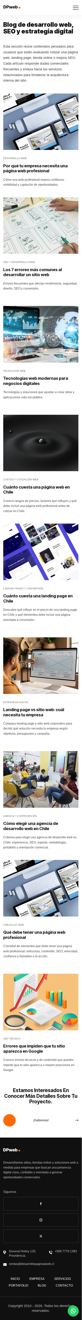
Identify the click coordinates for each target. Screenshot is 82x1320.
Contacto (64, 1285)
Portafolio (18, 1285)
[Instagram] (40, 1220)
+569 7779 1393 (66, 1251)
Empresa (37, 1278)
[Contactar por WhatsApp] (73, 1311)
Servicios (62, 1278)
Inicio (15, 1278)
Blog (42, 1285)
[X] (40, 1236)
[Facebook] (40, 1203)
